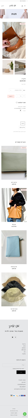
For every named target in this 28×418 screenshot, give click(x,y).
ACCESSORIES (17, 108)
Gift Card (24, 350)
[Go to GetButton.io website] (25, 416)
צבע (24, 90)
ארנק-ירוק (14, 182)
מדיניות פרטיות (14, 410)
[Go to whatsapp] (24, 414)
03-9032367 (20, 384)
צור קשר (24, 344)
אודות (24, 346)
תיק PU (14, 224)
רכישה (10, 96)
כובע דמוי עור (14, 309)
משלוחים (24, 348)
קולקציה (24, 354)
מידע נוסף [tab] (22, 127)
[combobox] (16, 90)
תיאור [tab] (22, 123)
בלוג (25, 352)
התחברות (23, 1)
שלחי (21, 372)
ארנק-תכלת (14, 266)
